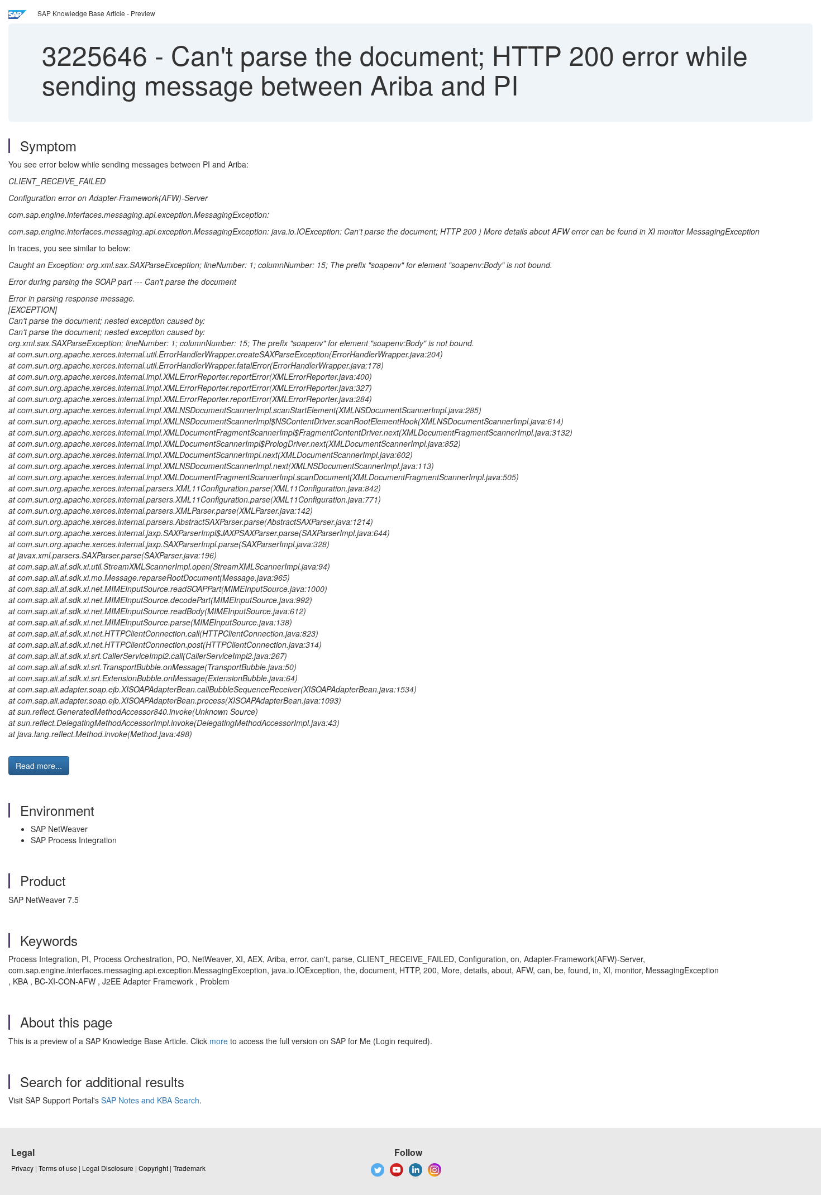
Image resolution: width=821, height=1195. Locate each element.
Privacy (22, 1168)
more (218, 1040)
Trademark (189, 1168)
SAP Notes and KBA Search (150, 1100)
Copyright (153, 1168)
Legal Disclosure (107, 1168)
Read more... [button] (39, 765)
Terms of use (58, 1168)
